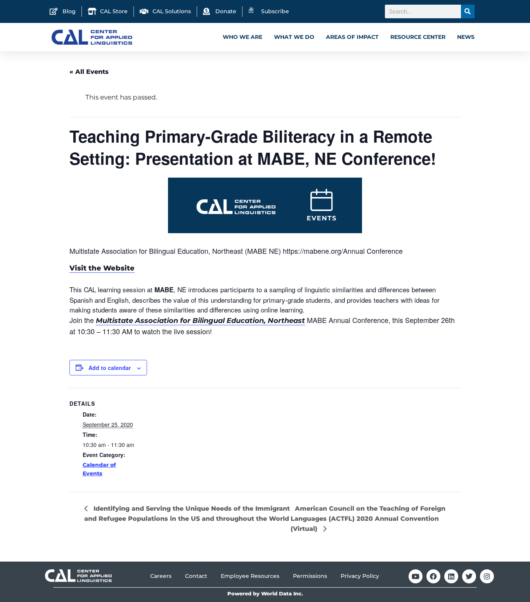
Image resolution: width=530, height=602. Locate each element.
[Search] (468, 11)
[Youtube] (416, 576)
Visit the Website (102, 268)
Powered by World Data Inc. (265, 594)
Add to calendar (109, 368)
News (466, 37)
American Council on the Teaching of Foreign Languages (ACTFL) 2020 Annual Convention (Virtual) (368, 518)
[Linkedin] (451, 576)
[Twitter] (469, 576)
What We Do (294, 37)
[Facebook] (433, 576)
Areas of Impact (352, 37)
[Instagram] (487, 576)
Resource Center (417, 37)
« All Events (89, 71)
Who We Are (242, 37)
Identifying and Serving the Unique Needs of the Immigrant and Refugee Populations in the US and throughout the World (187, 513)
